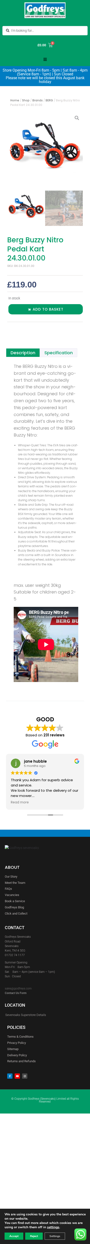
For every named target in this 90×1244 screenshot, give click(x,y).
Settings (54, 1236)
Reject (34, 1236)
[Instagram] (24, 1076)
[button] (45, 59)
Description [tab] (23, 353)
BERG (49, 100)
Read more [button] (33, 802)
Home (14, 100)
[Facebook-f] (9, 1076)
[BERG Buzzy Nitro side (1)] (45, 149)
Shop (26, 100)
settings (53, 1227)
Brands (37, 100)
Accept (13, 1236)
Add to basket (48, 309)
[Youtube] (17, 1076)
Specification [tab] (58, 353)
